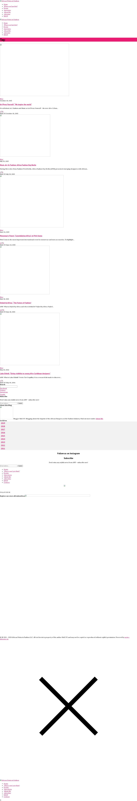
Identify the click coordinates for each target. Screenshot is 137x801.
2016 (3, 432)
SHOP (6, 16)
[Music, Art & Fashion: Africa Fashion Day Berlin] (25, 156)
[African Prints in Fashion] (9, 1)
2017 (3, 429)
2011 (3, 448)
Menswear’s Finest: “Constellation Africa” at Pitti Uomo (21, 236)
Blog (1, 99)
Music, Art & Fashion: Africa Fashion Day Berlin (18, 165)
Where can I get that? (10, 6)
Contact (7, 482)
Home (6, 4)
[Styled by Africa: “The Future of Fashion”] (24, 294)
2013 (3, 442)
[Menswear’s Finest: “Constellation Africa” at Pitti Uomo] (32, 227)
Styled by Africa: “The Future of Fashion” (16, 303)
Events (6, 8)
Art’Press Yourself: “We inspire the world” (16, 104)
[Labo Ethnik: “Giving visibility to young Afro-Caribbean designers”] (30, 365)
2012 (3, 445)
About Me (7, 12)
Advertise (7, 14)
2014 (3, 439)
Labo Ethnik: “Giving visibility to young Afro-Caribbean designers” (25, 373)
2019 (3, 423)
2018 (3, 426)
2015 (3, 436)
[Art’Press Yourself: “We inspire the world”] (34, 95)
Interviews (7, 10)
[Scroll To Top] (0, 800)
